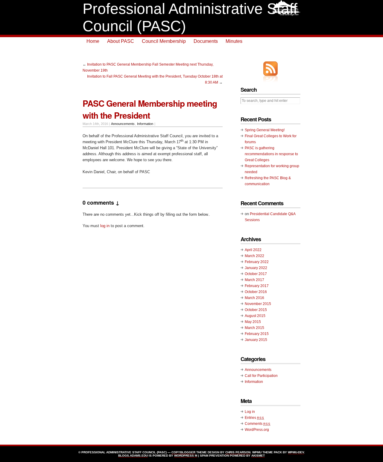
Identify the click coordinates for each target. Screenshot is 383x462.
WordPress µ (185, 455)
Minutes (234, 41)
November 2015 (258, 304)
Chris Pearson (237, 452)
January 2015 (256, 340)
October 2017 (256, 274)
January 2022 (256, 268)
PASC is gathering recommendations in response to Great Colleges (271, 154)
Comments (257, 424)
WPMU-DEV (296, 452)
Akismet (258, 455)
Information (145, 124)
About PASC (120, 41)
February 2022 (257, 262)
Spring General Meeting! (265, 130)
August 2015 (255, 316)
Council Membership (164, 41)
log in (105, 226)
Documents (206, 41)
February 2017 (257, 286)
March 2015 (254, 328)
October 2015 (256, 310)
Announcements (123, 124)
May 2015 (253, 322)
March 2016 (254, 298)
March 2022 (254, 256)
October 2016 (256, 292)
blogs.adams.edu (133, 455)
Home (92, 41)
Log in (250, 412)
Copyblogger (183, 452)
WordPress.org (257, 430)
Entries (254, 418)
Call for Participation (261, 376)
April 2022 (253, 250)
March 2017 (254, 280)
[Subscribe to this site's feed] (270, 68)
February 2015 (257, 334)
